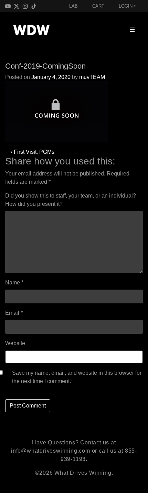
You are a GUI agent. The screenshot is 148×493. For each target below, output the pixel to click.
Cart (98, 6)
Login (126, 6)
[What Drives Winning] (31, 30)
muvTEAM (92, 77)
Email (14, 313)
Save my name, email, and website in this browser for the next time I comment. (76, 377)
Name (14, 282)
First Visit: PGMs (33, 152)
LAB (73, 6)
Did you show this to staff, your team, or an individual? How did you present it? (70, 200)
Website (15, 343)
